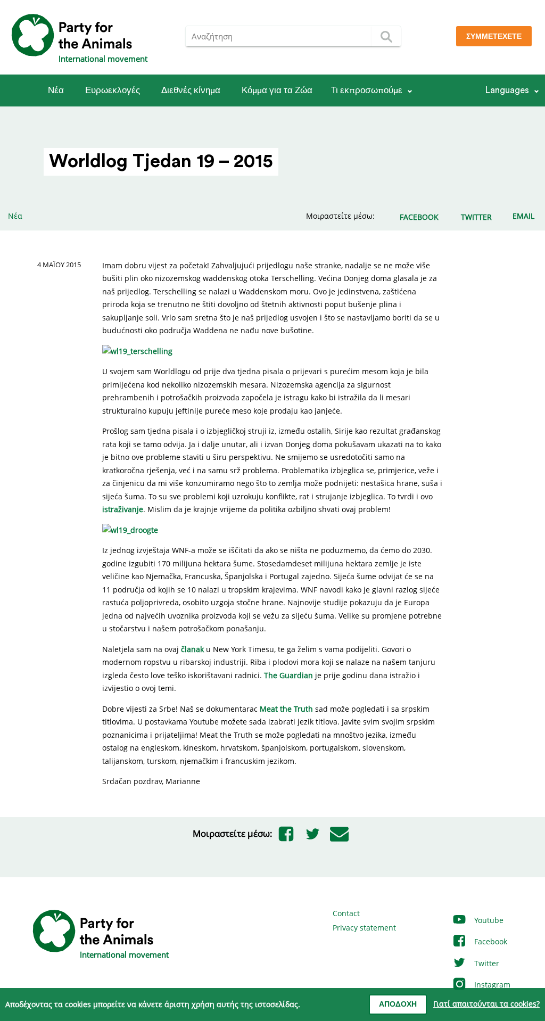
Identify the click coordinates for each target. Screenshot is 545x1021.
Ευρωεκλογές (112, 90)
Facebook (489, 941)
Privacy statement (364, 928)
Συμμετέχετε (494, 36)
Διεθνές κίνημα (190, 90)
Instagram (491, 984)
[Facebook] (285, 833)
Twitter (485, 963)
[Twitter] (312, 833)
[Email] (339, 833)
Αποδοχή (398, 1004)
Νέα (56, 90)
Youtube (487, 920)
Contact (346, 913)
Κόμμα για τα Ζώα (277, 90)
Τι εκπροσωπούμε (366, 90)
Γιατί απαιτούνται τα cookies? (486, 1004)
